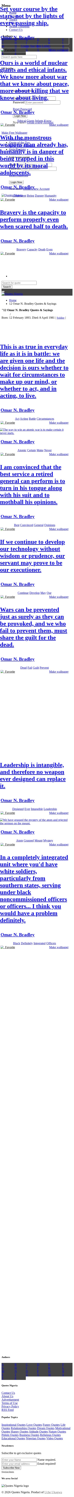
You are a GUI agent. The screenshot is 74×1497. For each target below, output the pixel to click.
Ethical (21, 120)
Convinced (26, 525)
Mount (39, 840)
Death (42, 249)
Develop (34, 592)
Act (17, 418)
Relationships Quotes (23, 1428)
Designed (18, 809)
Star (32, 46)
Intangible (37, 809)
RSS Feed (8, 1409)
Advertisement (10, 1399)
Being (30, 195)
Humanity (51, 195)
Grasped (29, 840)
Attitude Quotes (38, 1431)
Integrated (40, 943)
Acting (24, 418)
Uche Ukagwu (53, 1492)
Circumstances (45, 418)
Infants (39, 120)
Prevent (44, 667)
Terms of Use (10, 1403)
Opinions (49, 525)
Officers (51, 943)
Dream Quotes (45, 1428)
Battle (32, 418)
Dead (23, 667)
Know (48, 120)
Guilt (36, 667)
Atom (19, 840)
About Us (7, 1396)
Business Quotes (29, 1435)
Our (49, 592)
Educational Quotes (13, 1438)
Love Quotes (34, 1424)
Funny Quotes (51, 1424)
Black (16, 943)
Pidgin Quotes (10, 1435)
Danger (39, 195)
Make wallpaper (58, 50)
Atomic (21, 450)
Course (25, 46)
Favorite (9, 50)
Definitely (27, 943)
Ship (38, 46)
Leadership (50, 809)
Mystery (48, 840)
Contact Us (8, 1392)
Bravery (21, 249)
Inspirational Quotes (14, 1424)
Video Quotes (54, 1438)
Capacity (32, 249)
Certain (31, 450)
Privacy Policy (10, 1406)
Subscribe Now (11, 1467)
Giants (30, 120)
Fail (30, 667)
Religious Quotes (50, 1435)
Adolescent (19, 195)
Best (16, 525)
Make (40, 450)
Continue (23, 592)
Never (48, 450)
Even (49, 249)
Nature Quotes (57, 1431)
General (38, 525)
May (43, 592)
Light (45, 46)
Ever (27, 809)
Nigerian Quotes (36, 1438)
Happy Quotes (19, 1431)
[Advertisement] (37, 295)
